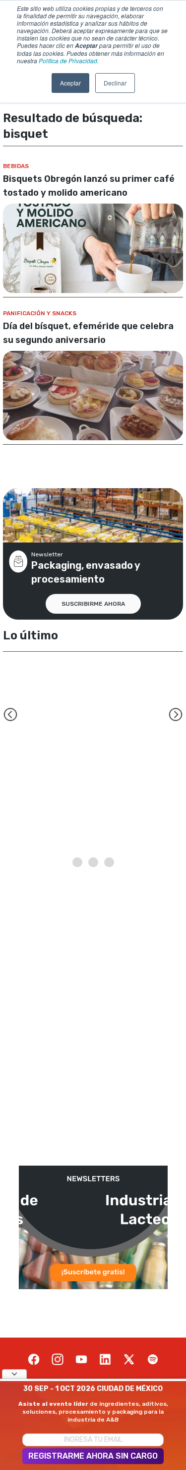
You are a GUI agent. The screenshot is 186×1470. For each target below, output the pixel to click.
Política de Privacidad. (69, 60)
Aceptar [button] (70, 83)
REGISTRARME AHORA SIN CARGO (93, 1456)
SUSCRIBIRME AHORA (93, 603)
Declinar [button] (115, 83)
